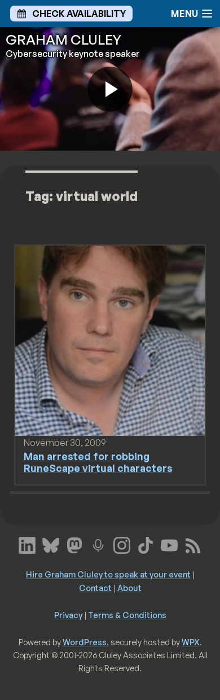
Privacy (68, 615)
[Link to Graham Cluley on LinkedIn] (27, 544)
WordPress (85, 642)
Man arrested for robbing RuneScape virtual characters (98, 462)
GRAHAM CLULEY (63, 39)
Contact (95, 588)
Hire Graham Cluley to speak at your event (108, 574)
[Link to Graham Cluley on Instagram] (121, 544)
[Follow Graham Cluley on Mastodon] (74, 544)
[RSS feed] (192, 544)
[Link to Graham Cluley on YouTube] (169, 544)
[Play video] (110, 89)
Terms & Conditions (127, 615)
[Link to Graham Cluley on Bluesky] (50, 544)
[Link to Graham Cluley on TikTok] (145, 544)
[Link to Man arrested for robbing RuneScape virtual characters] (110, 339)
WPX (191, 642)
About (129, 588)
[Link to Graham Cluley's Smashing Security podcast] (98, 544)
